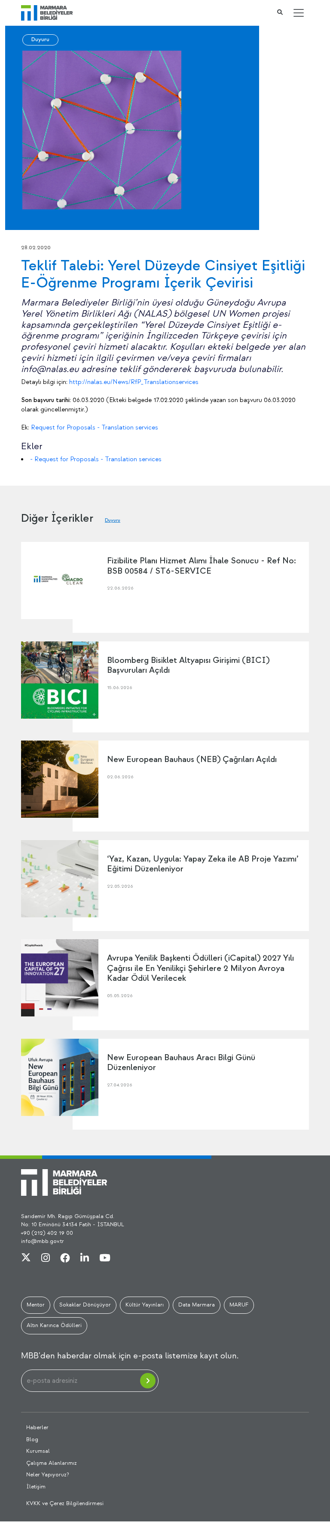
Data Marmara (196, 1304)
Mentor (36, 1304)
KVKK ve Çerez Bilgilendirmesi (65, 1503)
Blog (32, 1439)
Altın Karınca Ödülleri (54, 1325)
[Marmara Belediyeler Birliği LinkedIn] (84, 1258)
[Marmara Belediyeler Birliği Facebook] (65, 1258)
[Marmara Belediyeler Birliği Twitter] (26, 1258)
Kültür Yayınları (144, 1304)
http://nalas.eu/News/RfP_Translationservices (134, 382)
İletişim (36, 1486)
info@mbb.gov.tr (42, 1241)
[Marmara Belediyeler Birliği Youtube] (105, 1258)
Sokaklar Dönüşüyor (85, 1304)
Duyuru (40, 39)
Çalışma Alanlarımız (51, 1463)
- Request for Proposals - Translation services (96, 459)
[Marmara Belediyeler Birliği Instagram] (45, 1258)
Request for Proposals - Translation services (94, 427)
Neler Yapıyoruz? (47, 1474)
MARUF (238, 1304)
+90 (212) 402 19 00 (47, 1233)
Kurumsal (38, 1451)
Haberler (37, 1427)
